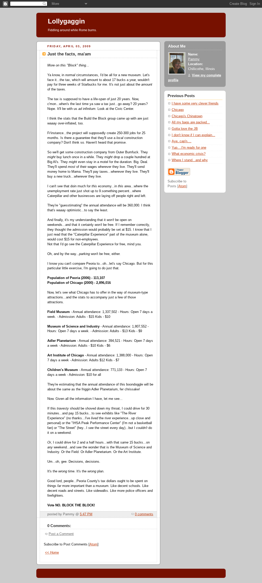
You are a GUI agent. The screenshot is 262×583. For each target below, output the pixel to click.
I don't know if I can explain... (193, 135)
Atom (93, 544)
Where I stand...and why (190, 160)
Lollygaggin (66, 21)
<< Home (52, 552)
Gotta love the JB (185, 129)
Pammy (194, 59)
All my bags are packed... (191, 122)
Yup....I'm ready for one (189, 147)
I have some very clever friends (195, 103)
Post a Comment (61, 534)
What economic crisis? (188, 154)
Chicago (178, 110)
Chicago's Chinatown (187, 116)
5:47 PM (86, 514)
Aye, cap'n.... (181, 141)
